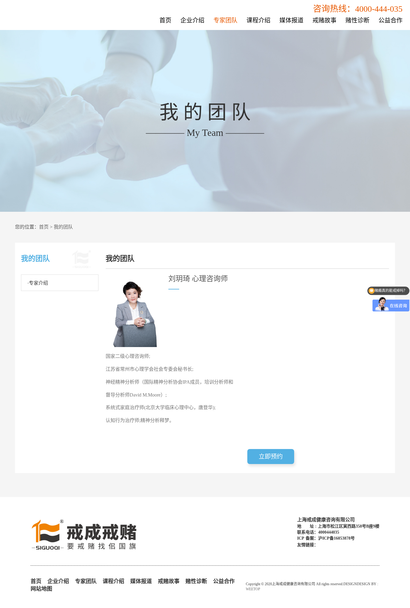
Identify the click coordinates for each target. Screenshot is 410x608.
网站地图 (41, 589)
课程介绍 (258, 20)
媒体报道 (291, 20)
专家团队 (225, 20)
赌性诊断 (357, 20)
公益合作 (390, 20)
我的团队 (63, 226)
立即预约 (271, 456)
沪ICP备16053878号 (336, 538)
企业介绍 (192, 20)
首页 (165, 20)
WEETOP (253, 589)
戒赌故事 (324, 20)
